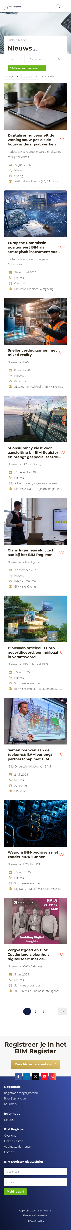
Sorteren (20, 59)
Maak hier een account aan (33, 1064)
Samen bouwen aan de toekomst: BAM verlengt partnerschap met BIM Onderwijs (30, 754)
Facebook (18, 1076)
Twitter (35, 1076)
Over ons (10, 1135)
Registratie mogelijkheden (21, 1093)
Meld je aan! (15, 1191)
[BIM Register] (12, 6)
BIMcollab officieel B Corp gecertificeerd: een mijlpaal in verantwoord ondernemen (33, 652)
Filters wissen (48, 76)
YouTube (44, 1076)
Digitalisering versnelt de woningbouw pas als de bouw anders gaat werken (32, 139)
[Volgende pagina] (62, 1011)
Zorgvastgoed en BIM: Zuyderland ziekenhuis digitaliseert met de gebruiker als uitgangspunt (33, 954)
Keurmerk (10, 1104)
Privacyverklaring (35, 1220)
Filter (12, 59)
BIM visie (28, 76)
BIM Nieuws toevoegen (24, 68)
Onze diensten (13, 1141)
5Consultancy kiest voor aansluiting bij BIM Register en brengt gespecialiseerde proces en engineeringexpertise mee (33, 452)
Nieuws (10, 76)
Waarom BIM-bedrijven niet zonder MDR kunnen (33, 854)
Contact (9, 1152)
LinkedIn (26, 1076)
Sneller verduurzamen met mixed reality (32, 352)
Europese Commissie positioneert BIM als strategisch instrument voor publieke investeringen (33, 247)
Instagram (52, 1076)
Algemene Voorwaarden (35, 1215)
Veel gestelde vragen (17, 1146)
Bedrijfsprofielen (15, 1098)
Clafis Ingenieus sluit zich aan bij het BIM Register (31, 552)
